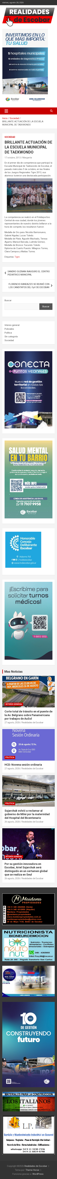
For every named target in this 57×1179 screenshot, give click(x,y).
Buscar (8, 300)
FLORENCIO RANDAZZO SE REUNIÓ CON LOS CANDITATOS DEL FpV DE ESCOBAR (29, 286)
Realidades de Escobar (32, 722)
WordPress (37, 1174)
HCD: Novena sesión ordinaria (23, 764)
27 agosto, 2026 (12, 722)
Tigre (17, 257)
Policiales (9, 329)
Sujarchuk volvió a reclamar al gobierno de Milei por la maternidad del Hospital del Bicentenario (27, 814)
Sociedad (10, 137)
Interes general (12, 325)
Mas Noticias (13, 671)
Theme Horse (32, 1170)
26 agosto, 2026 (12, 821)
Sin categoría (11, 336)
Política (8, 332)
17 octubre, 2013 (13, 157)
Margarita (27, 157)
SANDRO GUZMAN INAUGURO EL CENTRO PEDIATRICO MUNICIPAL (29, 273)
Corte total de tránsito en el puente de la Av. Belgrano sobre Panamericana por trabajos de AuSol (28, 715)
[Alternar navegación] (6, 110)
